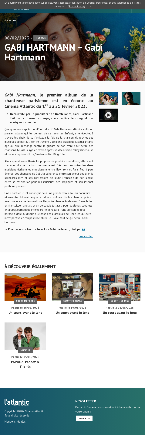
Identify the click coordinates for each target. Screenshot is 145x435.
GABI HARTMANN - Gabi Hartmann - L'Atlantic (17, 402)
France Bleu (86, 236)
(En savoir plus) (76, 6)
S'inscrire (84, 418)
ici (83, 229)
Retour (11, 20)
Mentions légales (15, 421)
